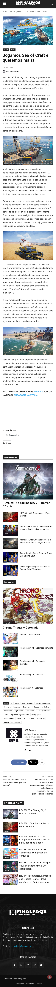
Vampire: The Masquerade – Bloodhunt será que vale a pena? (14, 782)
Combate (16, 707)
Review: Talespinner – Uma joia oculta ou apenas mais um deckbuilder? (35, 865)
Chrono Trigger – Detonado (20, 627)
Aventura (7, 707)
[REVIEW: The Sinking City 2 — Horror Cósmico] (28, 481)
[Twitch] (34, 965)
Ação (17, 703)
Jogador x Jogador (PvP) (20, 714)
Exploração (19, 711)
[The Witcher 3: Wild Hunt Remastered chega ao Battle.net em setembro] (10, 530)
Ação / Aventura (27, 703)
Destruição (8, 711)
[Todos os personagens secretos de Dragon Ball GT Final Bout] (10, 570)
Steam (6, 722)
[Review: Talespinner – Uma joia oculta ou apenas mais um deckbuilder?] (10, 866)
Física (6, 714)
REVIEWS (38, 391)
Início (5, 12)
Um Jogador (16, 722)
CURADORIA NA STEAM (25, 395)
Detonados (7, 623)
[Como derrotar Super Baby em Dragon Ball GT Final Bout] (10, 557)
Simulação (41, 718)
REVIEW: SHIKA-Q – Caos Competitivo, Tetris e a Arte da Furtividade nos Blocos (34, 839)
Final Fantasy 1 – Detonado (31, 674)
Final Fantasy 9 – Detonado (31, 688)
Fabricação (30, 711)
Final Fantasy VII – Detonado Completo (36, 648)
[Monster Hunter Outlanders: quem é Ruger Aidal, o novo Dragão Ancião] (10, 543)
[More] (42, 762)
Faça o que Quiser (43, 711)
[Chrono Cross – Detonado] (10, 638)
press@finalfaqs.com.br (21, 946)
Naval (19, 718)
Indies (13, 50)
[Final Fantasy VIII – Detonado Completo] (10, 665)
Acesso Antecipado (43, 703)
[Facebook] (14, 965)
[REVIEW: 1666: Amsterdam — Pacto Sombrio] (10, 517)
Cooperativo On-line (41, 707)
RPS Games (14, 71)
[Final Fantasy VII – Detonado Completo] (10, 652)
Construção (27, 707)
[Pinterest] (28, 965)
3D (12, 703)
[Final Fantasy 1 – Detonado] (10, 678)
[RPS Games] (4, 71)
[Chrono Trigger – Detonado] (28, 606)
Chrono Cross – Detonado (31, 634)
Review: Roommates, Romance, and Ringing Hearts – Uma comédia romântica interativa (35, 878)
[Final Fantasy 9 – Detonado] (10, 692)
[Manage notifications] (49, 977)
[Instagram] (25, 750)
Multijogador (36, 714)
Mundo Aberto (9, 718)
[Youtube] (30, 750)
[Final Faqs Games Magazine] (28, 3)
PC (25, 718)
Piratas (31, 718)
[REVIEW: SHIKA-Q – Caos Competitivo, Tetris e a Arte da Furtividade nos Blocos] (10, 840)
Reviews (12, 12)
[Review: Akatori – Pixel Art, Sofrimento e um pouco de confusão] (10, 853)
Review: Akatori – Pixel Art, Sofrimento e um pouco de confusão (33, 852)
